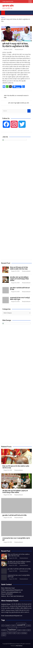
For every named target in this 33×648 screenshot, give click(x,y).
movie (28, 630)
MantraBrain (19, 645)
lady (24, 630)
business (8, 625)
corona (13, 625)
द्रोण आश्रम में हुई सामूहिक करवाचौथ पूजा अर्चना (18, 103)
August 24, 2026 (15, 291)
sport (14, 633)
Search (29, 111)
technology (24, 633)
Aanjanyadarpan (19, 49)
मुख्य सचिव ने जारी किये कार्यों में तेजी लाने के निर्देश (14, 515)
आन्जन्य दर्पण (8, 5)
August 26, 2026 (15, 271)
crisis (29, 625)
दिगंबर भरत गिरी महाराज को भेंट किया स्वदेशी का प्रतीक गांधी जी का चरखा (19, 268)
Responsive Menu (30, 1)
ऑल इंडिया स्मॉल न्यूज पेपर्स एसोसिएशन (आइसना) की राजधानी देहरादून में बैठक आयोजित (19, 278)
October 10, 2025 (8, 49)
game (20, 630)
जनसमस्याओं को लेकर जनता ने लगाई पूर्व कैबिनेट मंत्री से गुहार (20, 298)
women (3, 635)
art (2, 625)
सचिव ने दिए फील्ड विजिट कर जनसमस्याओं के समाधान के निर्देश (16, 96)
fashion (12, 629)
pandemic (4, 633)
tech (19, 633)
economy (4, 630)
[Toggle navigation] (7, 12)
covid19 (21, 625)
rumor (10, 633)
